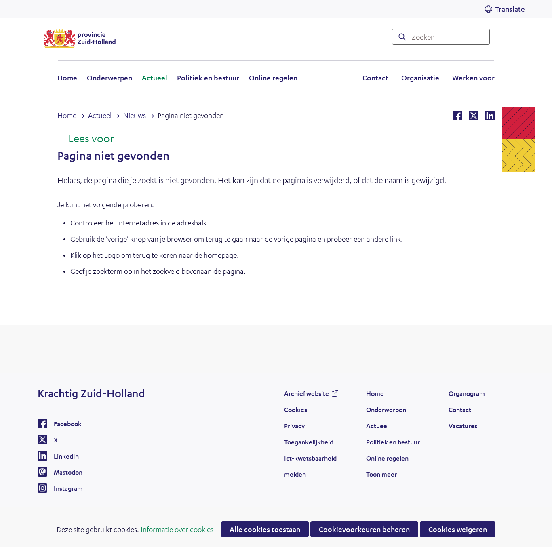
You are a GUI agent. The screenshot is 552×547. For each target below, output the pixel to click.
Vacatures (463, 425)
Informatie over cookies (177, 529)
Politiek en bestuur (208, 77)
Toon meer (381, 476)
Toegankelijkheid (308, 442)
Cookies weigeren (457, 529)
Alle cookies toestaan (265, 529)
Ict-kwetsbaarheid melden (310, 466)
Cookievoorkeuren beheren (364, 529)
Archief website (306, 395)
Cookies (295, 409)
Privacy (294, 425)
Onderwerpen (109, 77)
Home (67, 77)
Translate (510, 8)
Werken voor (473, 78)
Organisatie (420, 77)
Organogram (467, 393)
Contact (375, 77)
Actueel (154, 77)
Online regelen (273, 77)
